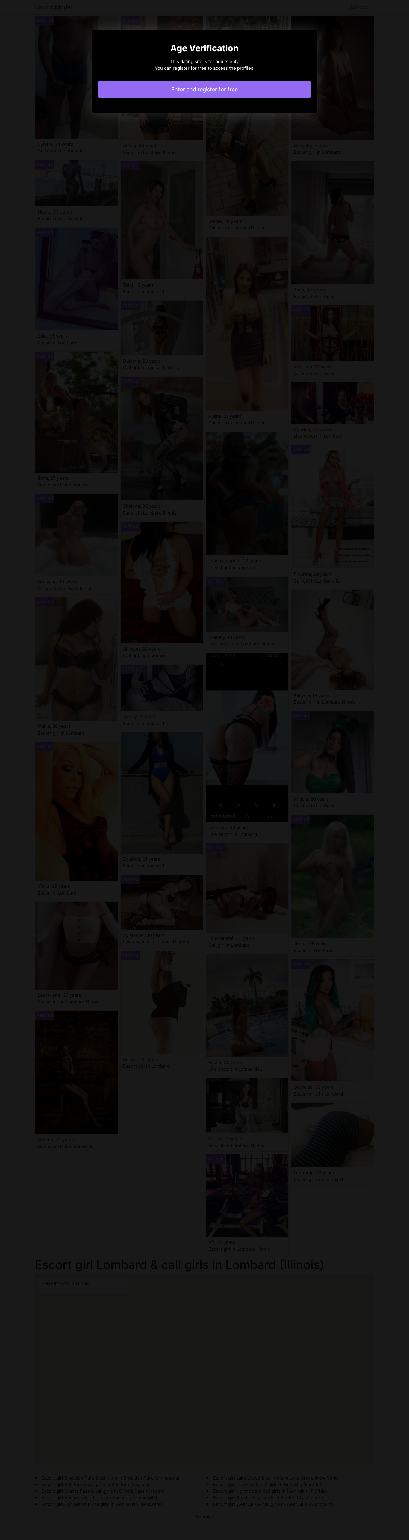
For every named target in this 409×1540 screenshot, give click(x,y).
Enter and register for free (204, 89)
